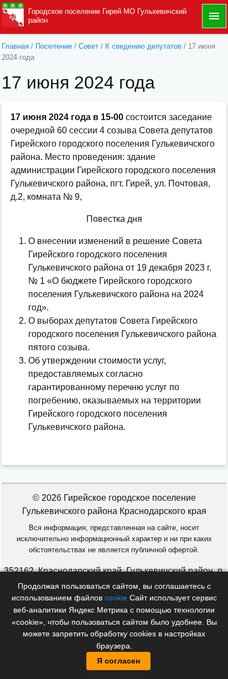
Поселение (53, 46)
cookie (116, 597)
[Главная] (13, 15)
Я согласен (118, 660)
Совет (89, 46)
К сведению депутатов (143, 46)
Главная (15, 46)
